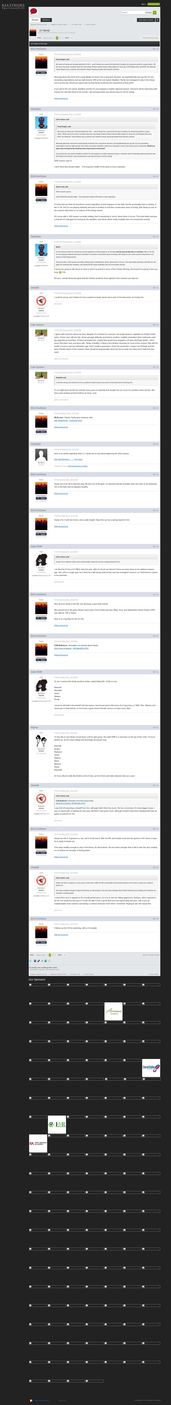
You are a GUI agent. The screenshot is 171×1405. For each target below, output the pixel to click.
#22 (154, 109)
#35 (154, 672)
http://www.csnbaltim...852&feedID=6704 (71, 648)
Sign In (143, 4)
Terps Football (13, 44)
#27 (154, 367)
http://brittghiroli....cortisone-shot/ (68, 420)
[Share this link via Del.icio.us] (39, 961)
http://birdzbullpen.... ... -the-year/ (68, 459)
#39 (154, 867)
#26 (154, 325)
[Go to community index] (34, 11)
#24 (154, 237)
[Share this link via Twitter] (30, 961)
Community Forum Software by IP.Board (148, 1400)
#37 (154, 785)
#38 (154, 829)
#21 (154, 49)
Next (67, 38)
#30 (154, 474)
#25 (154, 288)
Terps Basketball (13, 34)
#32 (154, 546)
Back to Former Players (151, 955)
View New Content (146, 20)
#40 (154, 919)
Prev (39, 38)
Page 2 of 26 (48, 38)
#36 (154, 727)
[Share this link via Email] (49, 961)
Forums (35, 20)
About (13, 63)
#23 (154, 176)
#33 (154, 594)
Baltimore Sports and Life (39, 974)
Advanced (158, 12)
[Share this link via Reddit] (42, 961)
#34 (154, 636)
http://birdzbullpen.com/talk (78, 466)
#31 (154, 510)
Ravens (13, 25)
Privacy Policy (153, 974)
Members (46, 20)
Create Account (154, 4)
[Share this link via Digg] (35, 961)
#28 (154, 408)
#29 (154, 444)
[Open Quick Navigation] (157, 20)
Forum (13, 53)
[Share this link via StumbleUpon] (45, 961)
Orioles (13, 16)
